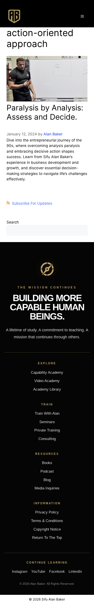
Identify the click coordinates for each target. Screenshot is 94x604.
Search (13, 222)
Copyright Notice (47, 529)
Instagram (19, 571)
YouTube (38, 571)
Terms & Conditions (47, 521)
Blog (47, 480)
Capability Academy (47, 372)
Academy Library (47, 389)
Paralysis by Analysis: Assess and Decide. (45, 112)
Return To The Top (47, 538)
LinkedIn (75, 571)
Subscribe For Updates (32, 203)
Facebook (57, 571)
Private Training (47, 430)
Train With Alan (47, 413)
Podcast (47, 471)
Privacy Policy (47, 512)
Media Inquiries (47, 488)
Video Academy (47, 381)
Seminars (47, 422)
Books (47, 463)
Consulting (47, 439)
